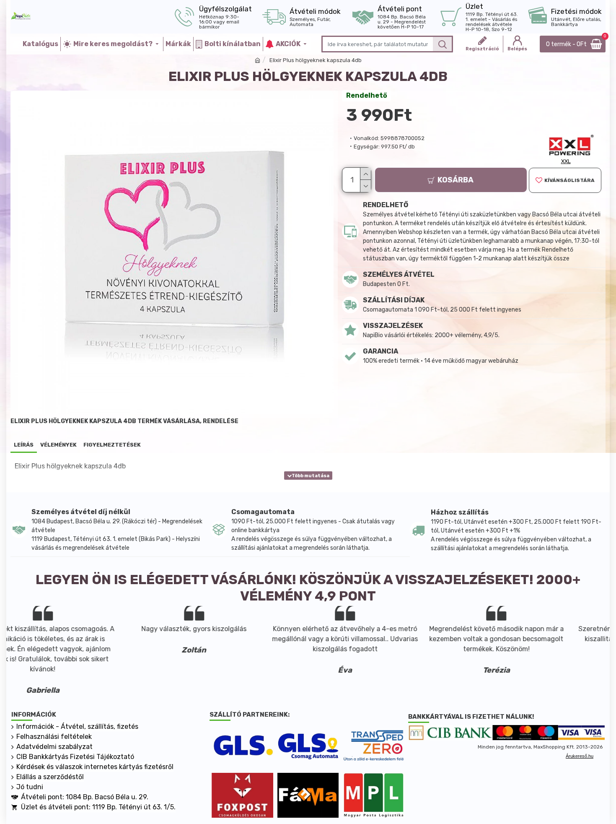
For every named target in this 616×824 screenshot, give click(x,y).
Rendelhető (366, 95)
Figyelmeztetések (112, 445)
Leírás (24, 445)
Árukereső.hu (579, 756)
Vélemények (58, 445)
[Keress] (442, 44)
